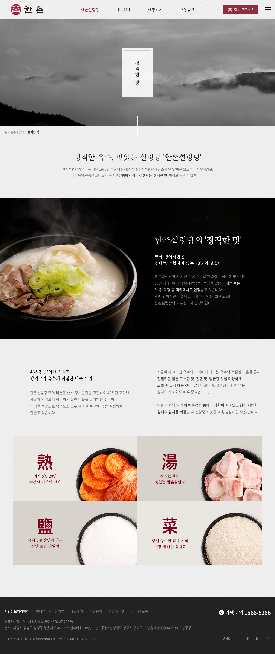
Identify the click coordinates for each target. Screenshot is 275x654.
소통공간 (187, 10)
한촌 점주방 (116, 611)
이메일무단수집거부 (50, 611)
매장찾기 (155, 10)
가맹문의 (96, 611)
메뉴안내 (123, 10)
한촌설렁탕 (90, 10)
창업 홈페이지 (244, 10)
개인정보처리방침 (16, 611)
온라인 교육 (139, 611)
